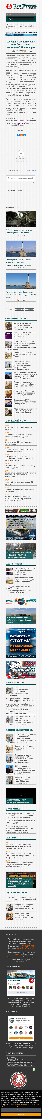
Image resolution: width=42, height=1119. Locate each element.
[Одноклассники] (21, 135)
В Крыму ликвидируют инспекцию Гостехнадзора (18, 801)
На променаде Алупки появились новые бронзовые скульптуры (24, 906)
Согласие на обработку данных (19, 1066)
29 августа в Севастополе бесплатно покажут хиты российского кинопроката (20, 475)
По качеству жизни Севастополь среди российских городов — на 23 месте (21, 294)
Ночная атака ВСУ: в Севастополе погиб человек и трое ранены (25, 402)
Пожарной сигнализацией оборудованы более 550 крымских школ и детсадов (19, 458)
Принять (21, 1114)
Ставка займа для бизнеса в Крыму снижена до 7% (20, 467)
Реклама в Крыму (14, 1061)
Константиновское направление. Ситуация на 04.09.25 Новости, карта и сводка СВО (18, 882)
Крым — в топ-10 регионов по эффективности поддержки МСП (24, 335)
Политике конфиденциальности (20, 1104)
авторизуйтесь (30, 170)
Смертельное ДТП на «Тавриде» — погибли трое (20, 443)
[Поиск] (34, 14)
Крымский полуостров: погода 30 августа (19, 483)
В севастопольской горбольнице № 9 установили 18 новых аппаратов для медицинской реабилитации (18, 365)
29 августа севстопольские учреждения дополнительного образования (17, 691)
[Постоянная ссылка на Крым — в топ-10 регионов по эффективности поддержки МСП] (8, 339)
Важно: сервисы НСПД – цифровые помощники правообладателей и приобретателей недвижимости (21, 815)
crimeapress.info (15, 954)
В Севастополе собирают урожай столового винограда (19, 450)
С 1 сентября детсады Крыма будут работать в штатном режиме (20, 705)
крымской (21, 123)
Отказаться (21, 1110)
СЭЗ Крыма (23, 25)
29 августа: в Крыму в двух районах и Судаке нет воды (21, 490)
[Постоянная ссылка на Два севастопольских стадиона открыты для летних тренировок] (9, 584)
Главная (10, 25)
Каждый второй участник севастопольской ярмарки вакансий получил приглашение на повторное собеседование (20, 345)
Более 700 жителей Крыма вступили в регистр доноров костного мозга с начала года (18, 711)
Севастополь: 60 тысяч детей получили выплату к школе (24, 355)
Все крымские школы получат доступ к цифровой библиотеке (19, 700)
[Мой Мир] (24, 135)
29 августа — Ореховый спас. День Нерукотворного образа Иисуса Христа (24, 393)
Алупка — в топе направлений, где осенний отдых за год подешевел (24, 916)
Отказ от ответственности (17, 1064)
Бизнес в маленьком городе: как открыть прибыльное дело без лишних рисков (22, 326)
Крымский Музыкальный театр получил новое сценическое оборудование (25, 571)
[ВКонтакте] (18, 135)
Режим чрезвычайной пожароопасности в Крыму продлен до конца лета (24, 384)
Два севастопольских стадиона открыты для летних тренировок (24, 580)
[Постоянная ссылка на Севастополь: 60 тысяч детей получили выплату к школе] (8, 359)
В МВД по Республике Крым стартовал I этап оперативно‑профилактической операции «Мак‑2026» (19, 590)
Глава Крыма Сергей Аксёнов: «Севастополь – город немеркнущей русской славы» (18, 262)
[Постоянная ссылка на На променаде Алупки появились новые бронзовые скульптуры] (9, 910)
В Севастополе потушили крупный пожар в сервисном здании (19, 436)
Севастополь (19, 309)
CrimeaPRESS (25, 50)
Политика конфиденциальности (19, 1062)
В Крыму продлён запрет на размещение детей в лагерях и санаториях (25, 411)
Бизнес (16, 25)
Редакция (11, 1057)
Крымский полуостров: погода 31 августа (19, 428)
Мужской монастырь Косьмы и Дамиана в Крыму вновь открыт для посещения (19, 555)
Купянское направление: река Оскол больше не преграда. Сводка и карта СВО (21, 856)
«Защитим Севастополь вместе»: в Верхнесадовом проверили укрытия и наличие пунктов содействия (20, 720)
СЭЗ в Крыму (29, 309)
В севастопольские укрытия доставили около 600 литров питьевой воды (23, 780)
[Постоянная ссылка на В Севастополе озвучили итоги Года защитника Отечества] (21, 226)
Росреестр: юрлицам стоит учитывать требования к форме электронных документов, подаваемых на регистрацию (19, 829)
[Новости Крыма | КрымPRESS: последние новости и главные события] (21, 9)
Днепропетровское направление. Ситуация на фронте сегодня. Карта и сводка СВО (19, 865)
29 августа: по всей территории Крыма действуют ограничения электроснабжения (18, 499)
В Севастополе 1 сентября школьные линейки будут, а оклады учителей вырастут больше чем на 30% (25, 376)
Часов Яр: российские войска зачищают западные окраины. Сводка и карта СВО (18, 846)
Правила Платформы (15, 1059)
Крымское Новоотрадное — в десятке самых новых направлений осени (21, 899)
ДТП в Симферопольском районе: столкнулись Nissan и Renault (19, 620)
